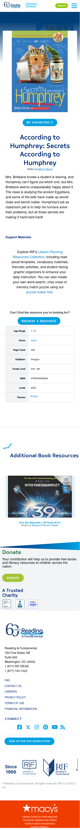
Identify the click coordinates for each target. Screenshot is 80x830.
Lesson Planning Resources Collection (38, 254)
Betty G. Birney (45, 169)
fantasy (34, 396)
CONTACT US (14, 686)
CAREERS (11, 691)
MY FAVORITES (38, 122)
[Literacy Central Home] (31, 4)
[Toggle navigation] (74, 5)
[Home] (14, 4)
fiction (34, 340)
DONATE (61, 5)
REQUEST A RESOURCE (39, 321)
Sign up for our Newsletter (29, 741)
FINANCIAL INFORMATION (21, 709)
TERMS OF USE (16, 703)
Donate (13, 578)
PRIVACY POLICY (15, 697)
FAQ (7, 680)
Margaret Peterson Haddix (45, 525)
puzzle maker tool (39, 291)
